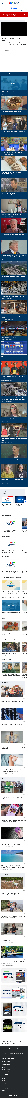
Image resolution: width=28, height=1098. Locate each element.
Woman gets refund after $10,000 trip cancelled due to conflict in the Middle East (13, 866)
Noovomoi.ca (5, 1088)
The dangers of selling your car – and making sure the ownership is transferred (13, 798)
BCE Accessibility (6, 1061)
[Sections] (2, 2)
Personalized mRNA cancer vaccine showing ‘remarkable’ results (11, 770)
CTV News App (5, 1041)
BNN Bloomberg (5, 1078)
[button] (14, 85)
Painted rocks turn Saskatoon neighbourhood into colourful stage (11, 894)
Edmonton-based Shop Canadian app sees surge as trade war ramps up (13, 821)
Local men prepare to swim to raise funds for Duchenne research (13, 916)
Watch (3, 10)
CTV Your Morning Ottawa (19, 10)
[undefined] (11, 525)
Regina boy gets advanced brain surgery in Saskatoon (13, 747)
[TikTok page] (12, 1048)
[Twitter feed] (10, 1048)
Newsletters (13, 1041)
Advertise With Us (6, 1043)
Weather (9, 10)
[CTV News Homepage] (14, 3)
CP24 (3, 1077)
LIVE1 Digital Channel (18, 505)
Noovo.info (4, 1086)
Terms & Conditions (6, 1069)
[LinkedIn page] (18, 1048)
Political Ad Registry (6, 1071)
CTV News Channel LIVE (7, 505)
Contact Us (13, 1043)
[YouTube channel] (15, 1048)
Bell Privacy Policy (6, 1067)
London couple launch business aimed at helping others (13, 939)
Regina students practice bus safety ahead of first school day (13, 962)
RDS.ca (3, 1090)
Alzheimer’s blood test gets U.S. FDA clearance (11, 725)
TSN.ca (3, 1080)
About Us (19, 1041)
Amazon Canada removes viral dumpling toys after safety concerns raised (13, 843)
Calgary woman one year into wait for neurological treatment (12, 702)
